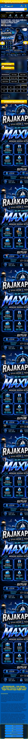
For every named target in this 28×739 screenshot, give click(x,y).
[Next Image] (25, 43)
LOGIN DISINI (8, 68)
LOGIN (14, 728)
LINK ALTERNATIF (15, 733)
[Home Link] (9, 6)
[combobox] (12, 9)
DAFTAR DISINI (7, 64)
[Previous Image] (2, 43)
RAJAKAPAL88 (4, 693)
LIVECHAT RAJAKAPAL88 (14, 102)
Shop (2, 6)
